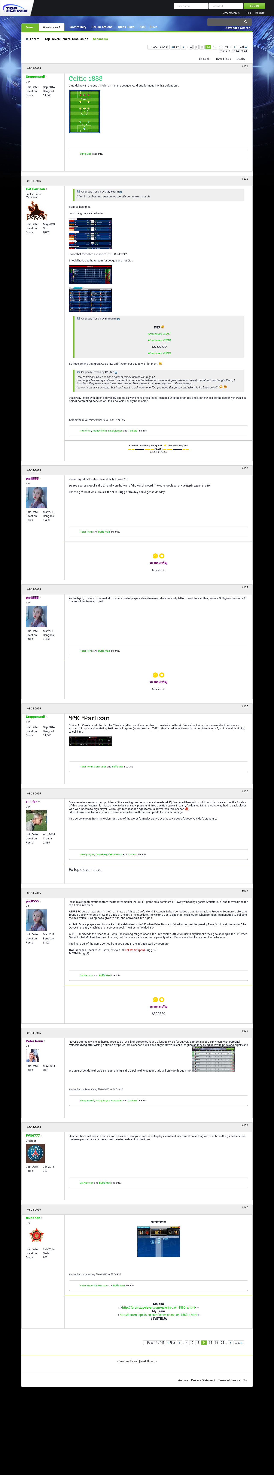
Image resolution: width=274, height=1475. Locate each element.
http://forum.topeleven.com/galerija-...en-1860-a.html (158, 1307)
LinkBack (204, 59)
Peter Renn (86, 531)
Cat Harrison (115, 854)
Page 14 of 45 (160, 47)
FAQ (142, 27)
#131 (245, 66)
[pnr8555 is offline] (36, 497)
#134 (245, 587)
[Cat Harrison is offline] (36, 210)
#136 (245, 791)
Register (260, 13)
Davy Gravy (101, 854)
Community (78, 27)
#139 (245, 1125)
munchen (85, 430)
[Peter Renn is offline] (32, 1055)
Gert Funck (100, 766)
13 (202, 47)
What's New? (51, 27)
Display (241, 59)
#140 (245, 1207)
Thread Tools (223, 59)
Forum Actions (102, 27)
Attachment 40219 (159, 353)
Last (241, 47)
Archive (183, 1380)
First (176, 47)
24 (226, 47)
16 (220, 47)
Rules (154, 27)
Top (245, 1380)
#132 (245, 178)
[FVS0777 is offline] (35, 1153)
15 (214, 47)
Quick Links (126, 27)
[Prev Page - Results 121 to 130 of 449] (183, 47)
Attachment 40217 (159, 334)
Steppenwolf (87, 1100)
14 (208, 47)
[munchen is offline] (36, 1235)
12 (196, 47)
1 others (132, 430)
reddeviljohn (99, 430)
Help (248, 13)
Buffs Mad (85, 153)
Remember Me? (231, 13)
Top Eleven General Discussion (66, 39)
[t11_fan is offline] (36, 820)
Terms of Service (229, 1380)
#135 (245, 706)
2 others (132, 1100)
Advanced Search (237, 28)
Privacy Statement (203, 1380)
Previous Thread (128, 1361)
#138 (245, 1030)
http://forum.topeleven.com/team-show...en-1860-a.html (158, 1315)
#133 (245, 468)
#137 (245, 891)
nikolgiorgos (115, 430)
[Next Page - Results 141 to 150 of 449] (234, 47)
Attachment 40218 (159, 340)
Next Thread (147, 1361)
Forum (30, 27)
